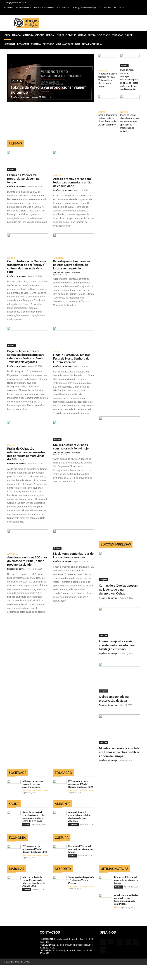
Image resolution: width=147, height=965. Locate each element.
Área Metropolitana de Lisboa (35, 790)
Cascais (39, 35)
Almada (16, 35)
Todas (18, 137)
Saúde (128, 35)
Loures (60, 35)
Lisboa (50, 35)
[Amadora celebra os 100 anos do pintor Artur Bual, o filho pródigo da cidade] (27, 539)
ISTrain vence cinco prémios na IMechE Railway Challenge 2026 (35, 849)
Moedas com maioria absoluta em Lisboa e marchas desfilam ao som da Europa (119, 752)
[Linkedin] (123, 12)
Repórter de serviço (20, 97)
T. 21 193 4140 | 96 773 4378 (111, 7)
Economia (23, 44)
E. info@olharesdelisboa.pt (84, 7)
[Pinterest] (129, 12)
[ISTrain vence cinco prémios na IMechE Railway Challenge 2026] (14, 850)
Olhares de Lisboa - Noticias (66, 273)
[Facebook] (111, 12)
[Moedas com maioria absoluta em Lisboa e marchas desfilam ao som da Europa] (119, 729)
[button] (142, 35)
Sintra (92, 35)
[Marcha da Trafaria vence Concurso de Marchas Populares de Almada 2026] (14, 881)
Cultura (36, 44)
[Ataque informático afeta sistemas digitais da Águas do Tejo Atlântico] (60, 816)
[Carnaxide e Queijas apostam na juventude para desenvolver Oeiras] (119, 566)
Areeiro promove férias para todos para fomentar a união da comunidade (72, 182)
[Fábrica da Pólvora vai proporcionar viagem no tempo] (50, 78)
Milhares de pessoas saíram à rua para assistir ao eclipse (32, 784)
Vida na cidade (64, 44)
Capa (7, 35)
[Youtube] (140, 12)
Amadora (28, 35)
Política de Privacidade (44, 7)
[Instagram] (117, 12)
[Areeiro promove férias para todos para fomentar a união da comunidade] (73, 161)
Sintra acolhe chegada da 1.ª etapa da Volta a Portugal (81, 880)
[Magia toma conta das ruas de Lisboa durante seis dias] (73, 539)
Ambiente (9, 44)
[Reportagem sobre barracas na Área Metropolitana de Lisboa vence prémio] (107, 60)
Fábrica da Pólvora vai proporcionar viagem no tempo (23, 179)
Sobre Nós (8, 7)
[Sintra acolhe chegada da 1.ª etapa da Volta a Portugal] (60, 881)
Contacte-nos (63, 7)
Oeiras (82, 35)
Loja (77, 44)
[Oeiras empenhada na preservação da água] (119, 678)
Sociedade (103, 35)
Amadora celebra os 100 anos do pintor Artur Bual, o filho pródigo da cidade (27, 561)
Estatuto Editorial (23, 7)
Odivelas (71, 35)
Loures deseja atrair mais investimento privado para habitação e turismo (117, 645)
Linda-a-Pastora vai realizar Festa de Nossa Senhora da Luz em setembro (71, 358)
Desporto (48, 44)
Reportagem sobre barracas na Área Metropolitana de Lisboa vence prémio (107, 80)
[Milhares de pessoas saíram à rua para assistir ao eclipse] (14, 785)
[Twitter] (134, 12)
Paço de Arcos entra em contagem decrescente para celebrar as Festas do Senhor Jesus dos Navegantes (129, 80)
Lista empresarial (92, 44)
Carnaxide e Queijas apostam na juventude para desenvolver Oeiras (118, 589)
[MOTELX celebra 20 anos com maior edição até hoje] (73, 431)
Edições (103, 580)
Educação (118, 35)
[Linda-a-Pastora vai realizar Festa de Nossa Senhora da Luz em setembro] (107, 102)
